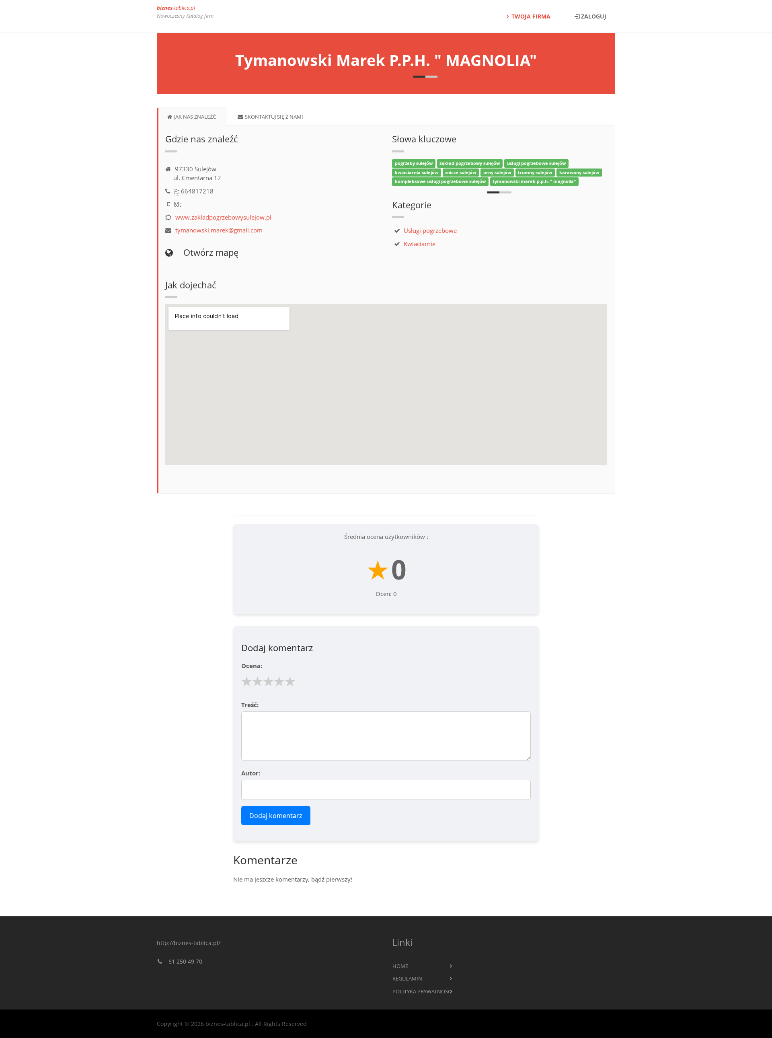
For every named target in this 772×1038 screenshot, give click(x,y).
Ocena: (251, 666)
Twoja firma (530, 16)
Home (400, 966)
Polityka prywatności (422, 991)
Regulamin (407, 978)
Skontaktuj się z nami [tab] (274, 116)
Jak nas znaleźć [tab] (195, 116)
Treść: (250, 705)
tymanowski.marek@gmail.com (219, 230)
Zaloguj (593, 16)
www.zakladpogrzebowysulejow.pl (223, 217)
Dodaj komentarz (275, 815)
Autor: (250, 773)
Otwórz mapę (209, 252)
